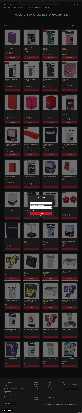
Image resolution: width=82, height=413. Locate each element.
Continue (41, 213)
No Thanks (41, 215)
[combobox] (41, 207)
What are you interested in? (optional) (37, 205)
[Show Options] (51, 207)
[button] (7, 410)
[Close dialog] (52, 196)
